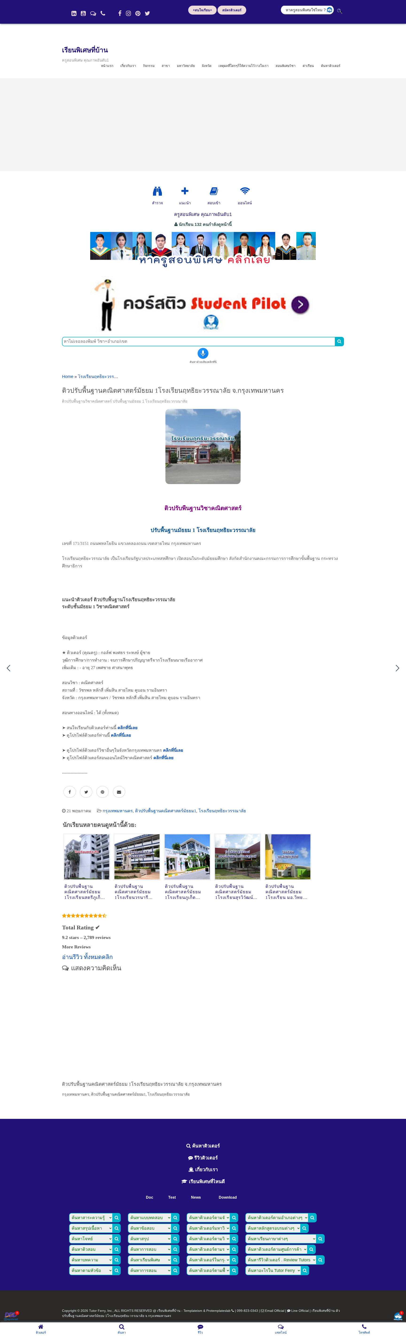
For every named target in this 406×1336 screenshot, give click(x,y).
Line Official (300, 1311)
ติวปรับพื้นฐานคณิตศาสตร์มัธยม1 (165, 811)
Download (228, 1197)
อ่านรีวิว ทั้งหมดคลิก (87, 957)
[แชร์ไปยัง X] (86, 792)
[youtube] (83, 13)
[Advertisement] (203, 125)
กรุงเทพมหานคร (118, 811)
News (196, 1197)
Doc (149, 1197)
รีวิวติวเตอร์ (205, 1157)
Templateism (192, 1311)
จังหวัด (206, 66)
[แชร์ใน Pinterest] (102, 792)
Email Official (274, 1311)
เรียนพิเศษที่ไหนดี (206, 1181)
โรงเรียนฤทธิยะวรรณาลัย (101, 376)
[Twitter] (147, 13)
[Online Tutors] (245, 191)
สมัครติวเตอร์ (232, 10)
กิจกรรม (149, 66)
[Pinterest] (137, 13)
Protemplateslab (218, 1311)
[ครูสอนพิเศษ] (203, 269)
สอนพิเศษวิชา (286, 66)
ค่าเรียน (308, 66)
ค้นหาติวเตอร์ (330, 66)
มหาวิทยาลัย (186, 66)
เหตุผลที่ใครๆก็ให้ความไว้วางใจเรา (244, 66)
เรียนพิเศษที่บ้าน (85, 50)
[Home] (73, 13)
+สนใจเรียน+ (202, 10)
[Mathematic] (184, 191)
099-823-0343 (247, 1311)
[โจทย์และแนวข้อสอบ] (398, 1317)
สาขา (166, 66)
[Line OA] (93, 13)
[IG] (128, 13)
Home (67, 376)
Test (172, 1197)
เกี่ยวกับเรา (128, 66)
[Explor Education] (157, 191)
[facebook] (119, 13)
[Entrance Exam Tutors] (214, 191)
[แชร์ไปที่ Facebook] (69, 792)
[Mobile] (103, 13)
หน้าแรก (107, 66)
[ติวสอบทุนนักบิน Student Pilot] (203, 330)
